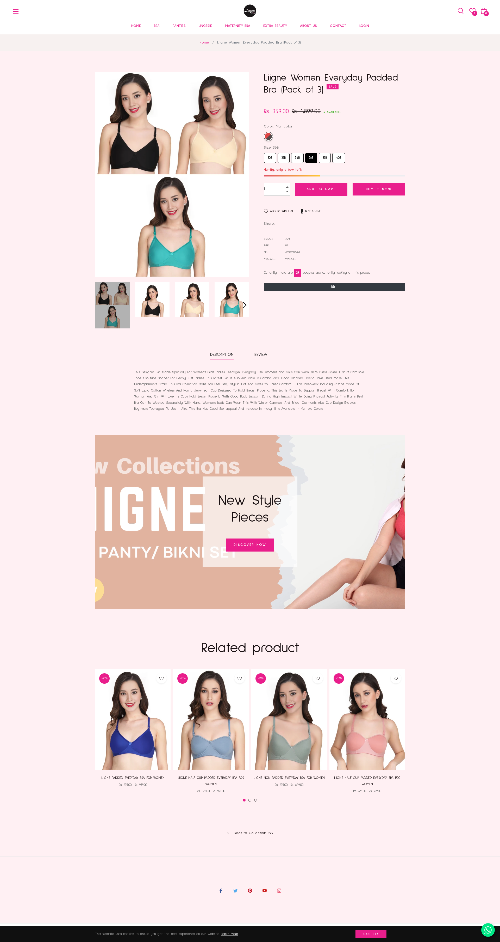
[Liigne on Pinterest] (250, 890)
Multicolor (268, 136)
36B (311, 156)
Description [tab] (222, 354)
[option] (133, 732)
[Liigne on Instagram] (279, 890)
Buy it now (379, 189)
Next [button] (244, 305)
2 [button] (249, 800)
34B (297, 156)
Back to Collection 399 (252, 833)
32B (283, 156)
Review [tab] (261, 354)
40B (339, 156)
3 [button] (255, 800)
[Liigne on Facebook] (221, 890)
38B (325, 156)
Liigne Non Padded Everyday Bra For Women (289, 778)
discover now (250, 545)
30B (270, 156)
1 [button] (244, 800)
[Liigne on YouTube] (264, 890)
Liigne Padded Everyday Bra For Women (133, 778)
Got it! (371, 934)
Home (204, 42)
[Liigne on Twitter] (235, 890)
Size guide (313, 211)
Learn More (229, 934)
